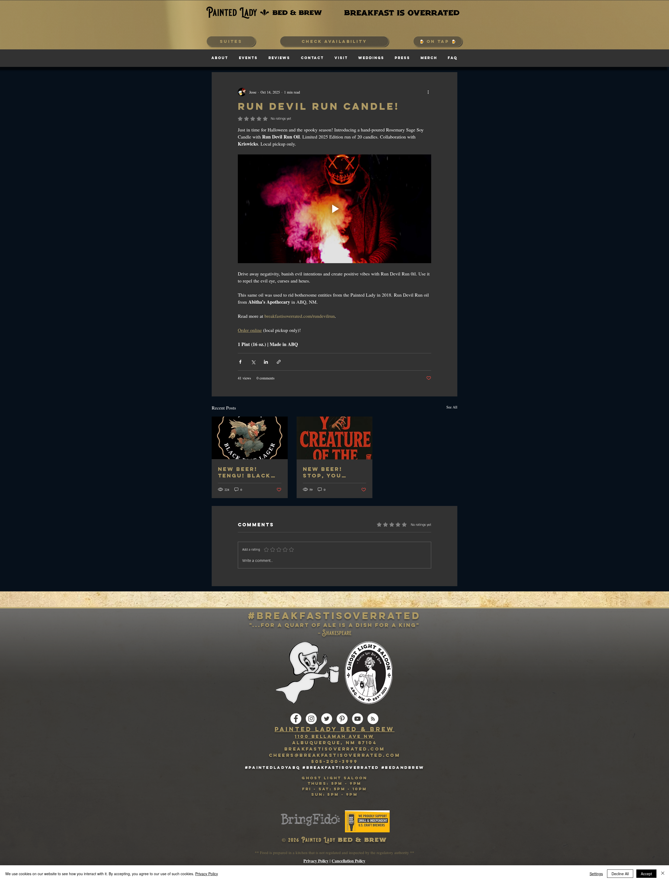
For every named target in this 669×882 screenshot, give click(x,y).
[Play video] (334, 208)
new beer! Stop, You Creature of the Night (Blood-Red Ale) (327, 472)
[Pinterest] (342, 718)
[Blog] (372, 718)
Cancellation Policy (348, 861)
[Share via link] (278, 361)
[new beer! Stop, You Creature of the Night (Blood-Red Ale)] (335, 438)
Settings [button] (596, 873)
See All (451, 407)
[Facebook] (295, 718)
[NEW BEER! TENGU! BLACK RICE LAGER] (250, 438)
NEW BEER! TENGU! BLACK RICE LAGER (244, 472)
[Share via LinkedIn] (265, 361)
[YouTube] (357, 718)
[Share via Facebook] (240, 361)
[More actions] (428, 92)
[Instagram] (311, 718)
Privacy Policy (315, 861)
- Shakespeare (334, 633)
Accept (646, 873)
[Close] (663, 873)
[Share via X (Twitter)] (253, 361)
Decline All (620, 873)
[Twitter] (326, 718)
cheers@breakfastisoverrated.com (334, 755)
